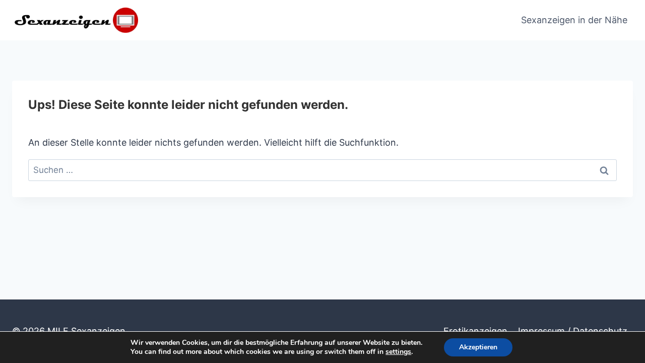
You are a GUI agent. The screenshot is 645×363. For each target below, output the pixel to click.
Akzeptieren (478, 347)
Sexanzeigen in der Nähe (574, 20)
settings (398, 351)
